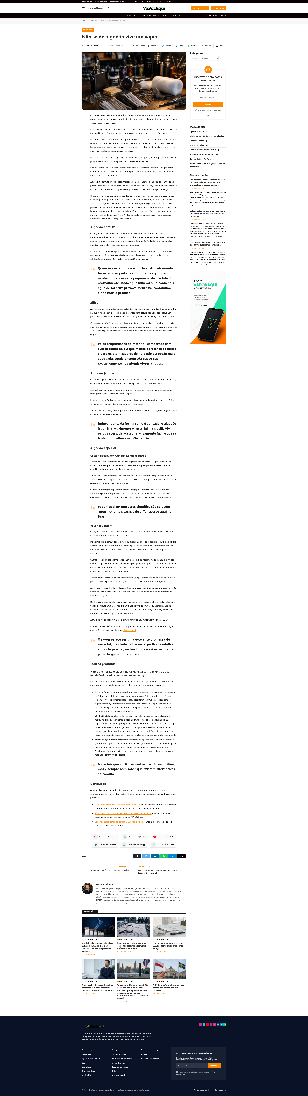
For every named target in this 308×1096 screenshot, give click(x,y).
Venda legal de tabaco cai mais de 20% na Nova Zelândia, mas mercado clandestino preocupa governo (97, 947)
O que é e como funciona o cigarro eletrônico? (110, 870)
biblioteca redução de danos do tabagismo (207, 136)
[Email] (73, 148)
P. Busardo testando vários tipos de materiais (116, 804)
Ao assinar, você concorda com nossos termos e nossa (208, 112)
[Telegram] (73, 143)
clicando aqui (129, 630)
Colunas (177, 16)
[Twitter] (73, 126)
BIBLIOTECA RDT (200, 8)
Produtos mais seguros (155, 16)
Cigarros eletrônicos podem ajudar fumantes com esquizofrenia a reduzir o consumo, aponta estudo (98, 988)
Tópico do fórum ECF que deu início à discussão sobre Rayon (123, 813)
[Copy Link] (73, 121)
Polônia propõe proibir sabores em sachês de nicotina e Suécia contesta (169, 988)
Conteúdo (131, 16)
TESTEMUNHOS (218, 8)
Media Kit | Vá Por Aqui (199, 145)
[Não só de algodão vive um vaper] (134, 80)
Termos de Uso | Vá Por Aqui (202, 159)
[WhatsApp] (73, 137)
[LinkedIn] (73, 132)
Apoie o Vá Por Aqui (198, 131)
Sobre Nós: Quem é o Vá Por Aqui (204, 154)
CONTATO (168, 1)
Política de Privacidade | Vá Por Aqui (205, 150)
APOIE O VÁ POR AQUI (154, 1)
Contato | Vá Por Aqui (199, 140)
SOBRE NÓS (139, 1)
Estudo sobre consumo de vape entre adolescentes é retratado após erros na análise (131, 946)
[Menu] (83, 8)
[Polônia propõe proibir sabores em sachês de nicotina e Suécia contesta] (169, 969)
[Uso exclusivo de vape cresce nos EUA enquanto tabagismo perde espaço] (169, 927)
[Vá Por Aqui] (154, 8)
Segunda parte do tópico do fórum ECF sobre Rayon (119, 821)
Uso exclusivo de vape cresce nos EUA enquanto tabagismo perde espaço (168, 946)
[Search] (108, 8)
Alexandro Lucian (91, 46)
